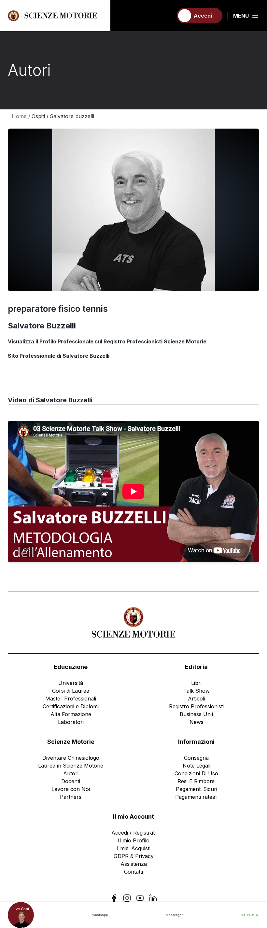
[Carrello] (165, 15)
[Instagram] (127, 898)
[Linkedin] (153, 898)
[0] (165, 15)
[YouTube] (140, 898)
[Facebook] (114, 898)
